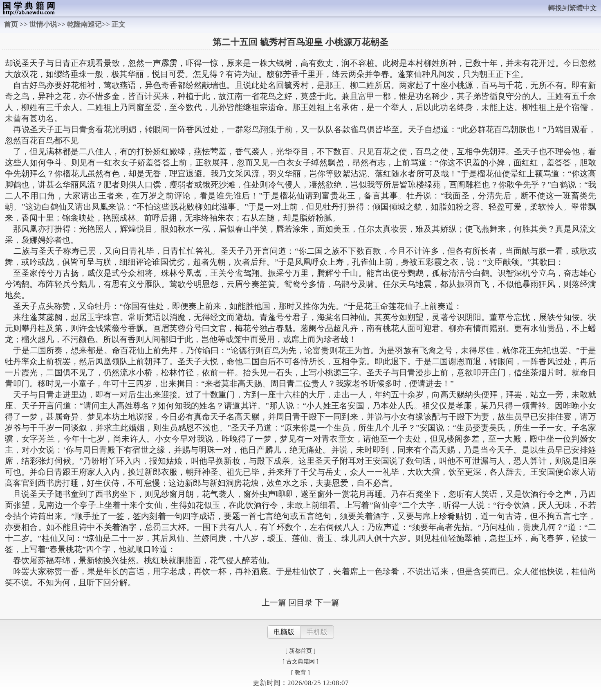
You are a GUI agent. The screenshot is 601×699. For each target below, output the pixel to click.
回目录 (300, 602)
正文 (119, 24)
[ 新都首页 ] (300, 651)
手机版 (317, 632)
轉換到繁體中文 (572, 8)
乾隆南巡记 (84, 24)
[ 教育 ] (300, 673)
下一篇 (327, 602)
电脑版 (284, 632)
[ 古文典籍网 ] (300, 661)
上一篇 (274, 602)
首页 (11, 24)
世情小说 (43, 24)
